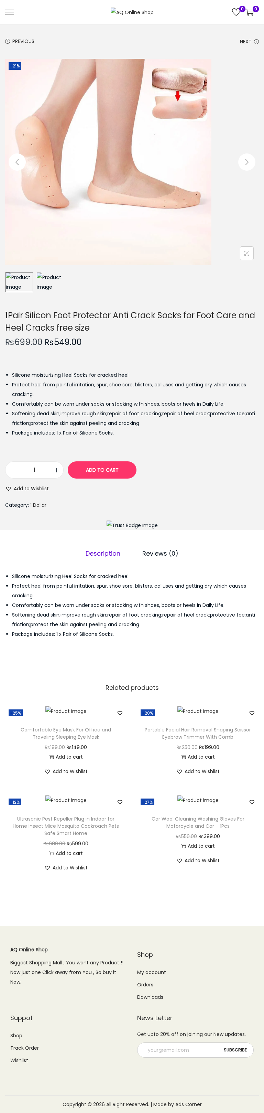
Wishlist (19, 1060)
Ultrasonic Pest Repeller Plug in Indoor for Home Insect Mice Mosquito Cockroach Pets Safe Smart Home (66, 826)
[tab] (103, 553)
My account (151, 972)
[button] (27, 488)
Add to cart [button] (69, 756)
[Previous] (17, 162)
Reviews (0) (160, 553)
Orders (145, 984)
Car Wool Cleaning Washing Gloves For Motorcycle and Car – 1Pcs (198, 822)
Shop (16, 1035)
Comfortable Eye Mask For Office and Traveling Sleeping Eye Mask (66, 733)
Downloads (150, 997)
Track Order (24, 1048)
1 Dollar (38, 505)
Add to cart (102, 470)
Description (103, 553)
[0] (236, 12)
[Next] (246, 162)
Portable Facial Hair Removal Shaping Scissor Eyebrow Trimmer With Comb (198, 733)
